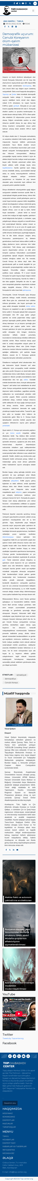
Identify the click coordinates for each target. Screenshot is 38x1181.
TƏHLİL (20, 21)
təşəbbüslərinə (7, 168)
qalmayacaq (27, 290)
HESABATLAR (8, 1140)
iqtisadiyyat (21, 675)
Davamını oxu (10, 1103)
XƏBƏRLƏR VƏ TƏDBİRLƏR (14, 1146)
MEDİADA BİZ (8, 1153)
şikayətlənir (15, 481)
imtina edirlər (30, 306)
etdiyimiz (19, 492)
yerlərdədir (6, 425)
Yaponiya (6, 94)
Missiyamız (8, 1113)
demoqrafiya (10, 679)
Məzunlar (8, 1124)
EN (35, 3)
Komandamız (9, 1117)
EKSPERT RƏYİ (9, 1143)
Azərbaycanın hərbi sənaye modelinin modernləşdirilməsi (19, 985)
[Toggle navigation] (33, 10)
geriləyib (16, 106)
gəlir (4, 560)
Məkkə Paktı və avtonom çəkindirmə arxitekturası (18, 899)
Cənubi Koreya (11, 683)
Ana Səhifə (9, 21)
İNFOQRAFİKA (9, 1150)
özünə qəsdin (15, 433)
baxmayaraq (27, 86)
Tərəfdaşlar (9, 1127)
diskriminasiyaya (8, 537)
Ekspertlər (8, 1120)
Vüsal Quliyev (18, 725)
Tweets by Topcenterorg (13, 1038)
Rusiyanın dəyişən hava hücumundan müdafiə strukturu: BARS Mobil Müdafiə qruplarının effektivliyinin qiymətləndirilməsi (17, 937)
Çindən (14, 94)
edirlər (26, 380)
